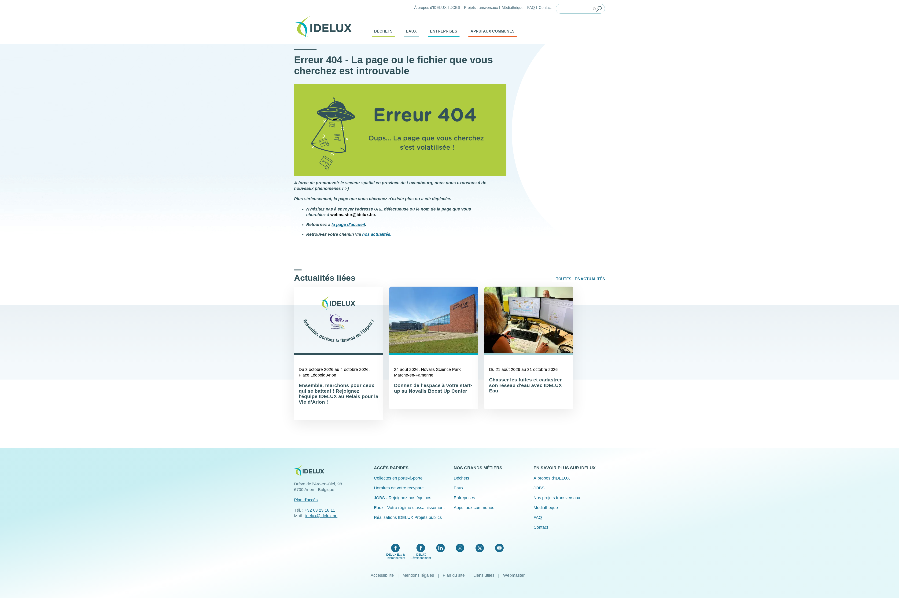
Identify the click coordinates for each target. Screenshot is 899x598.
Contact (545, 7)
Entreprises (443, 31)
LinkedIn (440, 548)
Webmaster (514, 575)
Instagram (460, 548)
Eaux (411, 31)
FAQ (531, 7)
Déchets (383, 31)
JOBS (455, 7)
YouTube (499, 548)
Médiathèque (512, 7)
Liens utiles (483, 575)
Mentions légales (418, 575)
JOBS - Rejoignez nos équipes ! (404, 497)
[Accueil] (324, 27)
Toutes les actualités (580, 279)
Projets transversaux (481, 7)
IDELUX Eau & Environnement (395, 556)
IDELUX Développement (420, 556)
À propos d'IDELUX (430, 7)
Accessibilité (382, 575)
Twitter (479, 548)
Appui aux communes (493, 31)
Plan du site (454, 575)
